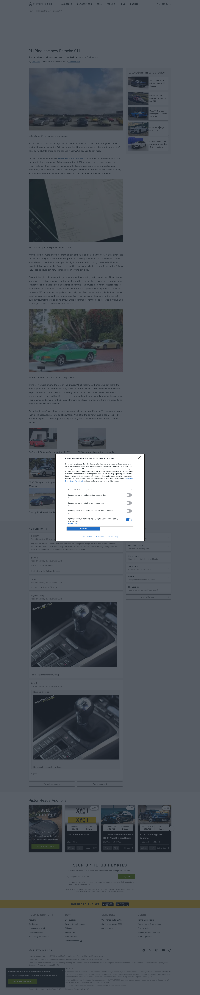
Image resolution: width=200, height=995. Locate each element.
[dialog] (100, 497)
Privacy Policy (113, 537)
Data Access (100, 537)
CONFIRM (83, 528)
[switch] (129, 495)
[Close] (140, 458)
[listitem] (100, 490)
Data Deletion (87, 537)
